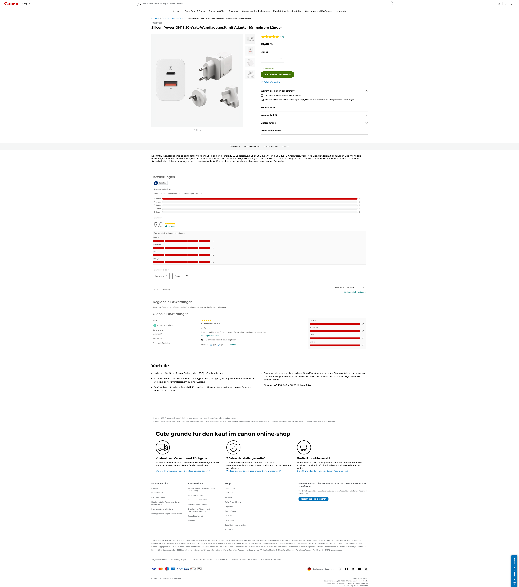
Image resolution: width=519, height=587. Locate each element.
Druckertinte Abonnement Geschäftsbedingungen (199, 510)
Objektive (229, 507)
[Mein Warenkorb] (512, 3)
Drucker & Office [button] (217, 11)
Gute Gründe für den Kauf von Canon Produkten (320, 471)
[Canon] (11, 4)
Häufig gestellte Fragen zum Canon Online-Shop (165, 503)
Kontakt (154, 488)
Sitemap (191, 521)
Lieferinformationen (159, 493)
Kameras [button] (177, 11)
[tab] (235, 146)
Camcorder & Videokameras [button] (256, 11)
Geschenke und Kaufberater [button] (319, 11)
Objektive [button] (233, 11)
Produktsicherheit (195, 516)
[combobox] (265, 3)
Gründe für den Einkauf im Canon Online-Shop (201, 489)
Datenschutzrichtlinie (201, 559)
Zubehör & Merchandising (235, 525)
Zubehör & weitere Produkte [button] (287, 11)
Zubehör (165, 18)
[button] (514, 571)
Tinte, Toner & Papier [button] (195, 11)
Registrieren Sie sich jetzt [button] (313, 499)
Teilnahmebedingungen (197, 504)
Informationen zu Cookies (244, 559)
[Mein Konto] (499, 3)
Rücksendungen (158, 497)
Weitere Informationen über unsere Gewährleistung (252, 471)
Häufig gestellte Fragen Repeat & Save (166, 514)
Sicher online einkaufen (197, 500)
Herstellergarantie (195, 495)
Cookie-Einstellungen (271, 559)
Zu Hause (155, 18)
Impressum (221, 559)
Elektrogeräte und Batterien (162, 509)
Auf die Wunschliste (272, 82)
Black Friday (230, 488)
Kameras (228, 497)
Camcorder (229, 520)
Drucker (228, 516)
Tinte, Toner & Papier (233, 502)
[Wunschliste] (506, 3)
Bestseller (229, 530)
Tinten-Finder (230, 511)
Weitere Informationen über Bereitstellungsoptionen (182, 471)
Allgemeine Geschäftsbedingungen (169, 559)
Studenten (229, 493)
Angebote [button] (341, 11)
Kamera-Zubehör (179, 18)
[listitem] (250, 39)
